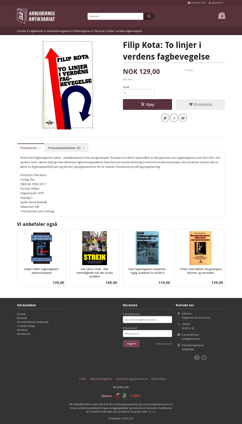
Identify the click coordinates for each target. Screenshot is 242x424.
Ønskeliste (202, 104)
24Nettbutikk (127, 418)
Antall (126, 87)
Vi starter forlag (26, 326)
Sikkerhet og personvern (132, 379)
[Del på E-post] (183, 118)
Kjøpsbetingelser (101, 379)
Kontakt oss (24, 334)
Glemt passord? (164, 343)
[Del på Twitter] (165, 118)
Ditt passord (130, 328)
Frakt (82, 379)
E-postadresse (131, 314)
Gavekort (22, 330)
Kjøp (150, 104)
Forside (21, 31)
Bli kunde (22, 318)
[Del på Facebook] (174, 118)
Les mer (152, 411)
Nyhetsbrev (158, 379)
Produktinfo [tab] (28, 148)
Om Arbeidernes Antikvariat (32, 322)
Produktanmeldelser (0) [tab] (64, 148)
